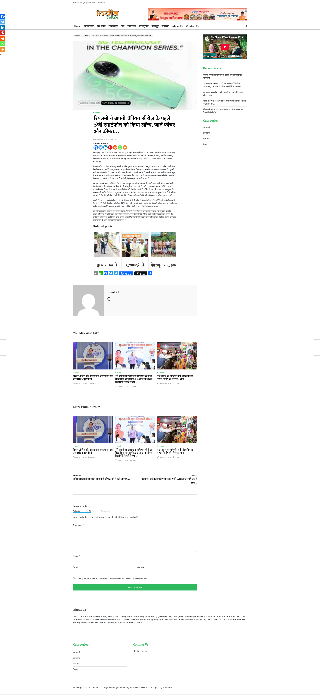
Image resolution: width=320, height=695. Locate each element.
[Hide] (1, 54)
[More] (125, 147)
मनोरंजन (165, 26)
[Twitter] (100, 147)
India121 (113, 139)
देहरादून (155, 26)
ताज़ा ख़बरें (89, 26)
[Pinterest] (110, 147)
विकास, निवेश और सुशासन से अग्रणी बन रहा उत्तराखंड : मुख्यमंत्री (93, 377)
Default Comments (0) (82, 511)
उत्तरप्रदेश (143, 26)
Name (76, 556)
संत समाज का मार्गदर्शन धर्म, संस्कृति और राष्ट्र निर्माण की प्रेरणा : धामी (175, 377)
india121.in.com (141, 651)
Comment (78, 525)
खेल (122, 26)
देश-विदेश (101, 26)
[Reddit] (115, 147)
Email (76, 567)
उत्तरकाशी (113, 26)
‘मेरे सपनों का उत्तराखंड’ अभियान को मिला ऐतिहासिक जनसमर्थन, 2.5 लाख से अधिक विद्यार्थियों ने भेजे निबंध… (133, 379)
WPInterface (168, 687)
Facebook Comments (101, 511)
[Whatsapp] (120, 147)
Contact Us (192, 26)
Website (140, 567)
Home (77, 26)
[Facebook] (96, 147)
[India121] (88, 300)
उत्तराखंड (132, 26)
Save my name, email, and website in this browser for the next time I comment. (111, 578)
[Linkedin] (105, 147)
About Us (177, 26)
